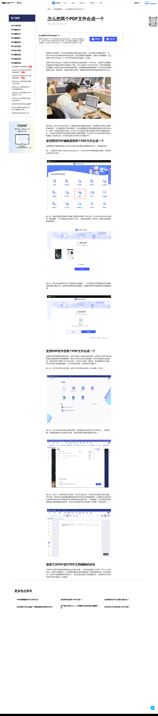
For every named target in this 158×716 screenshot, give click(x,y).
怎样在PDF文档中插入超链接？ (22, 104)
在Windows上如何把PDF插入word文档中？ (21, 99)
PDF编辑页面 (58, 9)
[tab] (22, 26)
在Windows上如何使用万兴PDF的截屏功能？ (21, 88)
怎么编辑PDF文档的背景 (21, 66)
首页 (48, 9)
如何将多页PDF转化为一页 (20, 113)
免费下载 (97, 39)
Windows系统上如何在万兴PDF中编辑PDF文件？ (21, 108)
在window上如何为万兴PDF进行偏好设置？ (21, 71)
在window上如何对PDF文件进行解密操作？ (21, 77)
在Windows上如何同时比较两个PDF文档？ (21, 82)
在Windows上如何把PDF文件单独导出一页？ (21, 94)
